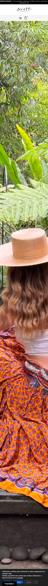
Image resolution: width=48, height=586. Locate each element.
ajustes (20, 578)
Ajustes (29, 582)
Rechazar (18, 582)
